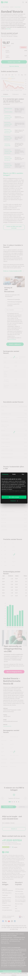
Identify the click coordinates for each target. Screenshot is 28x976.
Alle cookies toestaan (14, 497)
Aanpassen (13, 500)
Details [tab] (14, 474)
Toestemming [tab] (5, 474)
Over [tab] (23, 474)
